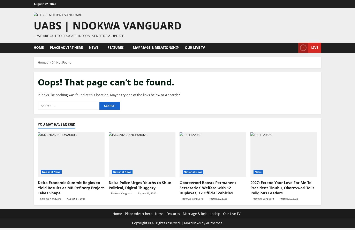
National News (51, 172)
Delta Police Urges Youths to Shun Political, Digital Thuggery (140, 185)
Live (314, 47)
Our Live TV (195, 47)
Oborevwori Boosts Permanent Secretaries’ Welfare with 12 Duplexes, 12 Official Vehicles (208, 187)
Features (116, 47)
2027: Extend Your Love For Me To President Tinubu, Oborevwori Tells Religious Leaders (282, 187)
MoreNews (192, 223)
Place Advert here (66, 47)
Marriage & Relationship (156, 47)
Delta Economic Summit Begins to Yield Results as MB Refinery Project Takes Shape (71, 187)
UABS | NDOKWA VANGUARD (108, 26)
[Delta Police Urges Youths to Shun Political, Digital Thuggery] (142, 154)
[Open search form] (294, 48)
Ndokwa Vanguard (50, 198)
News (93, 47)
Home (39, 47)
